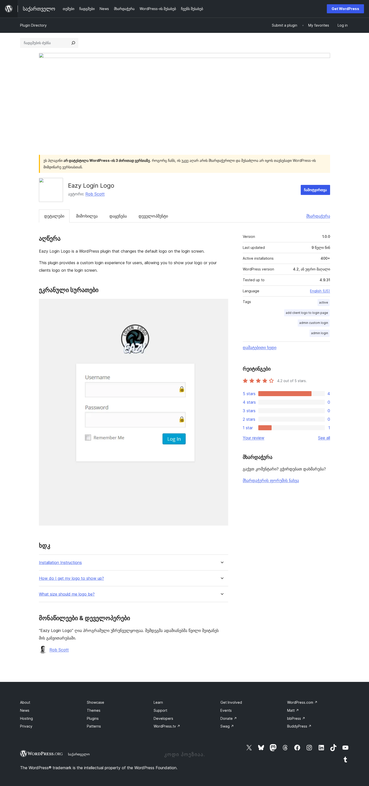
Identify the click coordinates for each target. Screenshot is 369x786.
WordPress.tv (167, 726)
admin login (319, 333)
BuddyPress (299, 726)
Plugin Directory (33, 25)
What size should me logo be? (67, 594)
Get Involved (231, 702)
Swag (227, 726)
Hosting (26, 718)
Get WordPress (345, 9)
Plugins (93, 718)
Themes (93, 710)
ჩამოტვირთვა (315, 190)
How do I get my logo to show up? (71, 578)
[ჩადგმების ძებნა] (73, 43)
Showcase (95, 702)
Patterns (94, 726)
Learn (158, 702)
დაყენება (118, 216)
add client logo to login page (307, 313)
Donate (228, 718)
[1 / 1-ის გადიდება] (221, 305)
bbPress (296, 718)
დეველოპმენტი (153, 216)
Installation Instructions (60, 562)
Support (160, 710)
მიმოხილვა (87, 216)
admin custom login (313, 323)
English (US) (320, 291)
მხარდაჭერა (318, 216)
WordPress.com (302, 702)
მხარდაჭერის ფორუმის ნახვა (271, 480)
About (25, 702)
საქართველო (79, 754)
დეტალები (54, 216)
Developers (163, 718)
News (24, 710)
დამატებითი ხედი (259, 347)
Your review (253, 437)
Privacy (26, 726)
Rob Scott (95, 193)
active (323, 302)
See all (324, 437)
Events (226, 710)
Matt (293, 710)
